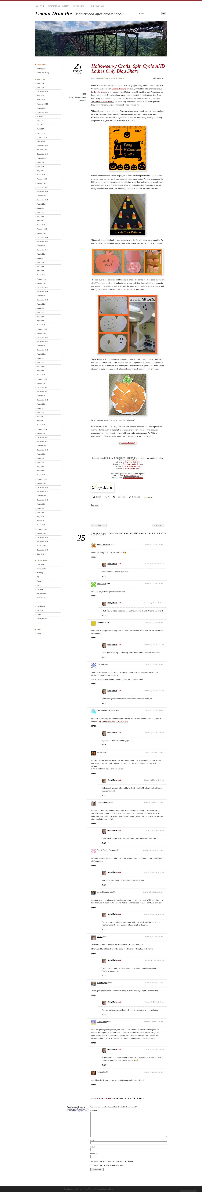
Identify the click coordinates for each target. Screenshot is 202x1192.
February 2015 (42, 229)
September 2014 (42, 250)
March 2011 (41, 425)
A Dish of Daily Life (132, 462)
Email (92, 1147)
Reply (93, 557)
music (39, 602)
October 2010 (41, 446)
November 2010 (42, 441)
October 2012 (41, 346)
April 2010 (40, 471)
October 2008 (41, 546)
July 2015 (40, 208)
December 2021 (42, 91)
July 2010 (40, 458)
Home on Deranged (131, 476)
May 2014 (40, 266)
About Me (40, 6)
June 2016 (40, 166)
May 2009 (40, 516)
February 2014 (42, 279)
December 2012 (42, 337)
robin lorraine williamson (106, 711)
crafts (71, 97)
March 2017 (41, 133)
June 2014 (40, 262)
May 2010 (40, 466)
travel (39, 614)
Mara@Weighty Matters (106, 850)
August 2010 (41, 454)
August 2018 (41, 108)
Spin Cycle (82, 100)
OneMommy (101, 623)
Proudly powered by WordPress (76, 1189)
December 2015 (42, 187)
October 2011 (41, 396)
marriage (40, 589)
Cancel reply (136, 1099)
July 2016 (40, 162)
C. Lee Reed (102, 1022)
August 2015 (41, 204)
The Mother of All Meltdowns (102, 102)
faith (38, 577)
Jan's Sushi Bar (103, 803)
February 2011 (42, 429)
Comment (95, 1110)
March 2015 (41, 225)
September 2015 (42, 200)
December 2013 (42, 287)
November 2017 (42, 112)
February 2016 (42, 179)
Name (92, 1140)
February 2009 (42, 529)
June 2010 (40, 462)
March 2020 (41, 100)
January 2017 (41, 141)
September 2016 (42, 154)
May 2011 (40, 416)
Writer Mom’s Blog (131, 468)
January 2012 (41, 383)
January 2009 (41, 533)
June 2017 (40, 125)
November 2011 (42, 391)
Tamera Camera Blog (132, 466)
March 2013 (41, 325)
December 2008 (42, 537)
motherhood (41, 598)
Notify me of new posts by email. (109, 1165)
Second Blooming (119, 89)
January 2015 (41, 233)
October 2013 (41, 295)
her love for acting (98, 92)
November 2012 (42, 341)
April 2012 (40, 371)
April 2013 (40, 321)
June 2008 (40, 554)
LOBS (84, 97)
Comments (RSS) (43, 73)
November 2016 (42, 150)
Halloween (77, 97)
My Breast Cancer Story (58, 6)
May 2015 (40, 216)
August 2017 (41, 116)
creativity (114, 78)
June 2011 (40, 412)
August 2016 (41, 158)
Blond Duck (101, 584)
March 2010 (41, 475)
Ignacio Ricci (108, 1189)
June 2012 (40, 362)
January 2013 (41, 333)
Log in (39, 633)
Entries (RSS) (41, 68)
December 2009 (42, 487)
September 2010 (42, 450)
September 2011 (42, 400)
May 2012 (40, 366)
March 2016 (41, 175)
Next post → (158, 526)
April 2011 (40, 421)
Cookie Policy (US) (96, 6)
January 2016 (41, 183)
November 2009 (42, 491)
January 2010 (41, 483)
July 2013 (40, 308)
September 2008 (42, 550)
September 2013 (42, 300)
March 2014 (41, 275)
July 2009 (40, 508)
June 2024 (40, 87)
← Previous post (99, 526)
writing (122, 78)
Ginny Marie (104, 78)
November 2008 (42, 541)
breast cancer (41, 568)
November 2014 (42, 241)
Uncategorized (42, 618)
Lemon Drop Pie (53, 13)
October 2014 (41, 245)
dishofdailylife (102, 983)
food (38, 585)
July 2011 (40, 408)
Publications (78, 6)
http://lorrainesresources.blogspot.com (113, 721)
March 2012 (41, 375)
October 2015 (41, 195)
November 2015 (42, 191)
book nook (40, 564)
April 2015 (40, 221)
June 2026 (40, 83)
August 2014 (41, 254)
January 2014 (41, 283)
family (39, 581)
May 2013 (40, 316)
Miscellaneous (42, 593)
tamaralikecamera (104, 892)
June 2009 (40, 512)
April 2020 (40, 95)
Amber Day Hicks (103, 545)
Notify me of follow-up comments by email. (113, 1161)
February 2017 (42, 137)
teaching (40, 610)
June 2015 (40, 212)
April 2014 (40, 271)
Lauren (100, 937)
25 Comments (159, 78)
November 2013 (42, 291)
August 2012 (41, 354)
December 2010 (42, 437)
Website (94, 1154)
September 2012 (42, 350)
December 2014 (42, 237)
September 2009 (42, 500)
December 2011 (42, 387)
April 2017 (40, 129)
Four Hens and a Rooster (133, 464)
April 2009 (40, 521)
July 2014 (40, 258)
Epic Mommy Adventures (133, 478)
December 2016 (42, 145)
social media (41, 606)
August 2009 (41, 504)
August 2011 (41, 404)
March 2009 (41, 525)
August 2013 (41, 304)
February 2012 (42, 379)
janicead (100, 1072)
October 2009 (41, 496)
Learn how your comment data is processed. (78, 1110)
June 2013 (40, 312)
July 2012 (40, 358)
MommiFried (132, 460)
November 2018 (42, 104)
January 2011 (41, 433)
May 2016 (40, 171)
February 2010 (42, 479)
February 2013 (42, 329)
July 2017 (40, 120)
